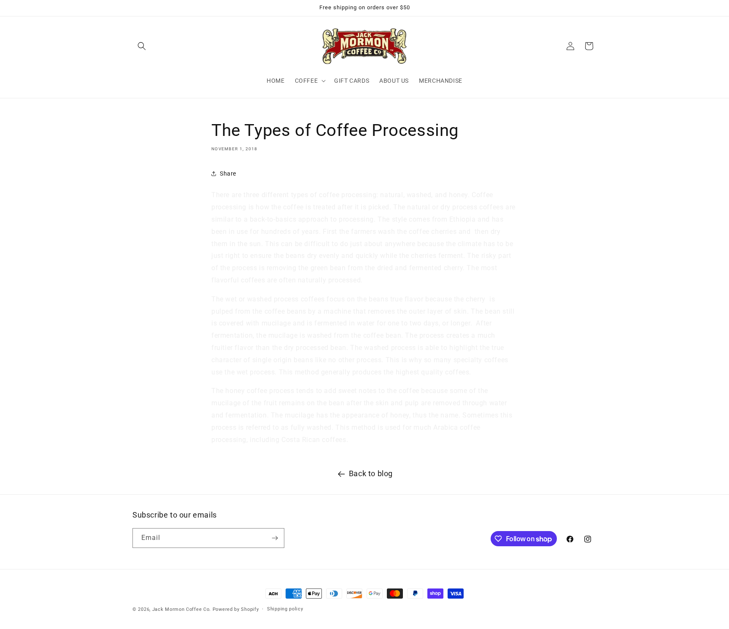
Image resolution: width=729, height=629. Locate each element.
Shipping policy (285, 609)
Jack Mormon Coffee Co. (181, 609)
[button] (141, 46)
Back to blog (371, 473)
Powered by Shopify (236, 609)
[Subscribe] (274, 538)
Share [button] (228, 173)
